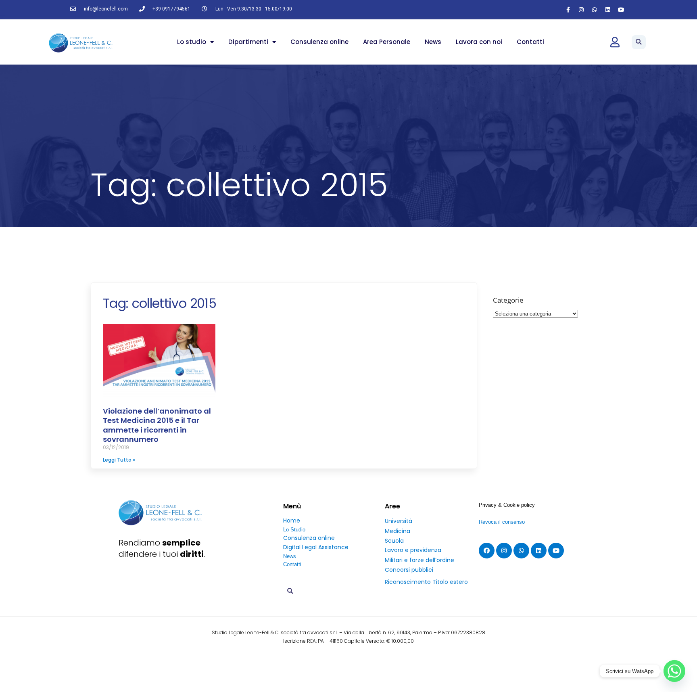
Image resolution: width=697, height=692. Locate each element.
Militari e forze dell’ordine (419, 560)
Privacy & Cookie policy (507, 505)
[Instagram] (581, 9)
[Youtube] (621, 9)
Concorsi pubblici (409, 570)
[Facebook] (487, 550)
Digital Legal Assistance (315, 547)
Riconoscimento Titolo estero (426, 582)
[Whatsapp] (594, 9)
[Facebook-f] (568, 9)
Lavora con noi (479, 42)
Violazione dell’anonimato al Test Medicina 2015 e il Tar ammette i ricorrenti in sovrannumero (157, 425)
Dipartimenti (248, 42)
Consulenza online (319, 42)
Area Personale (386, 42)
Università (398, 521)
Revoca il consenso (502, 522)
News (433, 42)
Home (291, 520)
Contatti (530, 42)
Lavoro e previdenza (413, 550)
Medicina (397, 531)
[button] (639, 42)
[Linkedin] (608, 9)
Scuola (394, 541)
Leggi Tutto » (119, 459)
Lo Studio (294, 530)
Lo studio (191, 42)
